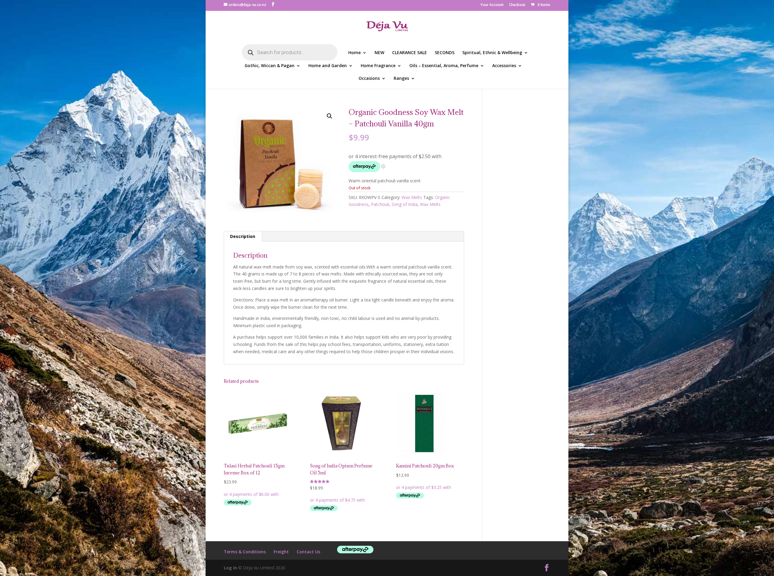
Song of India (405, 204)
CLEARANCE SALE (409, 52)
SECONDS (444, 52)
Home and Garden (327, 65)
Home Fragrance (378, 65)
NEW (379, 52)
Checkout (517, 5)
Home (354, 52)
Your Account (492, 5)
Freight (281, 552)
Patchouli (380, 204)
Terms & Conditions (245, 552)
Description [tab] (242, 236)
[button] (329, 116)
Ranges (401, 78)
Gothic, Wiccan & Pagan (269, 65)
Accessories (504, 65)
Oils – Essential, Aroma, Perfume (443, 65)
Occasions (369, 78)
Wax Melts (412, 197)
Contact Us (308, 552)
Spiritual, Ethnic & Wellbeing (492, 52)
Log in (230, 568)
